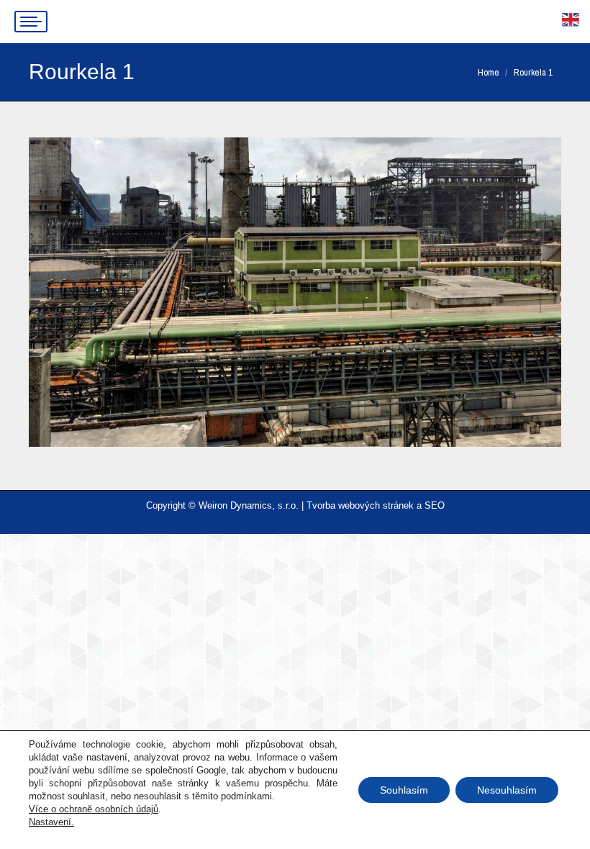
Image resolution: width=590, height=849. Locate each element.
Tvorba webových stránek (360, 505)
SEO (435, 505)
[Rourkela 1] (295, 292)
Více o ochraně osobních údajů (93, 809)
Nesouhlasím (507, 790)
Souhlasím (404, 790)
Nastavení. (51, 822)
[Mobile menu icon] (30, 21)
